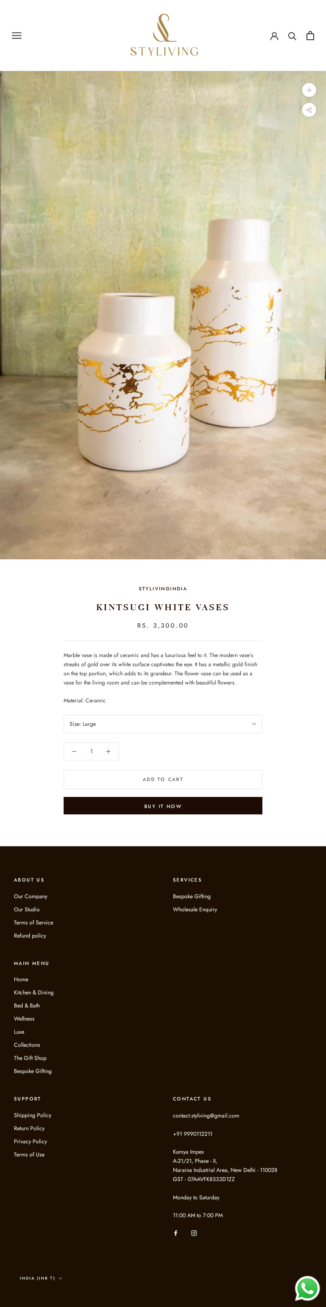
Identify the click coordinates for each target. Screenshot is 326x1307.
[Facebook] (176, 1232)
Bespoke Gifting (192, 896)
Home (21, 979)
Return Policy (29, 1128)
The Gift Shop (30, 1058)
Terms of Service (33, 922)
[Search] (292, 35)
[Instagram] (194, 1232)
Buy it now (163, 806)
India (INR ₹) (37, 1278)
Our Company (30, 896)
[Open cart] (310, 35)
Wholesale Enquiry (195, 909)
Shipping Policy (32, 1115)
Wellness (24, 1019)
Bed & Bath (27, 1005)
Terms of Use (29, 1154)
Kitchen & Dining (34, 992)
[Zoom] (309, 90)
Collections (27, 1045)
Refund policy (30, 936)
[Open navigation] (16, 35)
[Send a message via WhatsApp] (307, 1288)
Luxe (19, 1032)
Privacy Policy (30, 1141)
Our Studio (27, 909)
